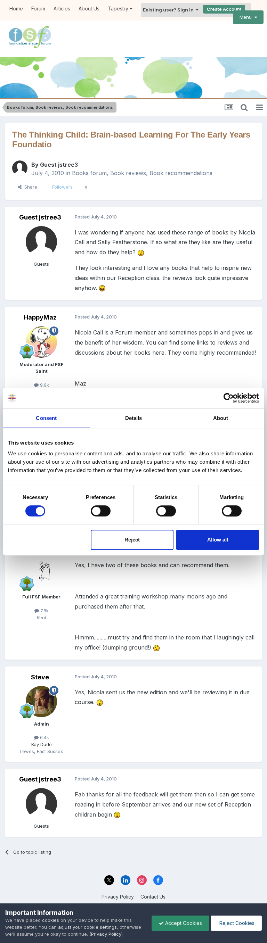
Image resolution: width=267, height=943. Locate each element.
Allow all (217, 540)
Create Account (224, 9)
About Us (89, 8)
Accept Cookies (183, 923)
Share (29, 187)
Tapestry (119, 8)
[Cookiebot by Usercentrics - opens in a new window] (228, 398)
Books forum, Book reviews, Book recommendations (142, 172)
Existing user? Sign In (169, 10)
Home (16, 8)
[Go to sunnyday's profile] (41, 574)
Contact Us (152, 897)
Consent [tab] (46, 418)
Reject (132, 540)
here (158, 352)
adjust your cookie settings (87, 927)
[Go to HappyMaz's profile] (41, 342)
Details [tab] (133, 418)
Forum (38, 8)
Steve (40, 677)
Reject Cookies (236, 923)
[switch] (101, 510)
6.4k (44, 737)
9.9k (44, 385)
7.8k (44, 610)
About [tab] (220, 418)
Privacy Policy (118, 897)
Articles (62, 8)
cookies (50, 920)
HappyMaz (40, 317)
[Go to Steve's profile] (41, 701)
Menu (247, 17)
